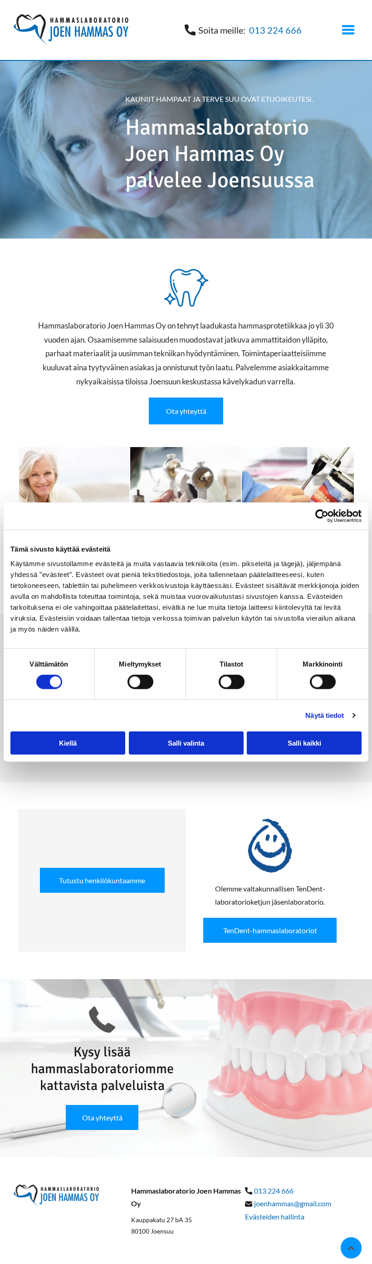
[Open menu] (348, 30)
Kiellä (68, 742)
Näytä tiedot (324, 715)
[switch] (140, 682)
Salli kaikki (304, 742)
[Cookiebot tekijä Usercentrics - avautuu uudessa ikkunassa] (322, 516)
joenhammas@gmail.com (292, 1203)
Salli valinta (186, 742)
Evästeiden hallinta (274, 1216)
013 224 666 (275, 30)
